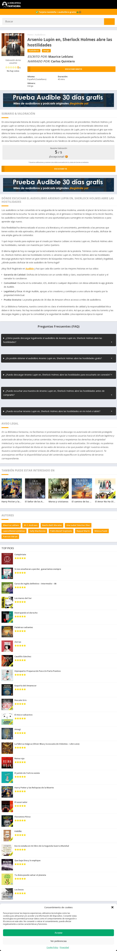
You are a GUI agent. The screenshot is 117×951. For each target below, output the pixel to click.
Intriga (46, 50)
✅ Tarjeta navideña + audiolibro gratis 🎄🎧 (58, 12)
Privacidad (64, 947)
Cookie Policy (52, 947)
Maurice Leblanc (11, 525)
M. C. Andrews (30, 525)
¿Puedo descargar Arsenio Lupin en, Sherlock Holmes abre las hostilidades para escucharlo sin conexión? (58, 374)
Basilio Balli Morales (52, 525)
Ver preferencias (58, 941)
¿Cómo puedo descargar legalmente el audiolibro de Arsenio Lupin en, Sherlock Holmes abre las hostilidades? (52, 340)
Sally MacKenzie (38, 531)
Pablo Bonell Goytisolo (61, 531)
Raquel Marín (83, 531)
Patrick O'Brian (10, 536)
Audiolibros (40, 34)
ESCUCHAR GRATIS (73, 69)
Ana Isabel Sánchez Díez (78, 525)
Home (30, 34)
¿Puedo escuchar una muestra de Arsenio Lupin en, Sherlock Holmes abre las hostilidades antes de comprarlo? (54, 392)
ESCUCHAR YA (60, 169)
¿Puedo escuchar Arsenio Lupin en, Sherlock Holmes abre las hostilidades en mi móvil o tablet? (52, 411)
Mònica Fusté (100, 531)
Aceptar (58, 932)
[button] (112, 907)
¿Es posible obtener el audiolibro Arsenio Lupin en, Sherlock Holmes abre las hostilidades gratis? (53, 358)
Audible (30, 268)
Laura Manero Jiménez (14, 531)
